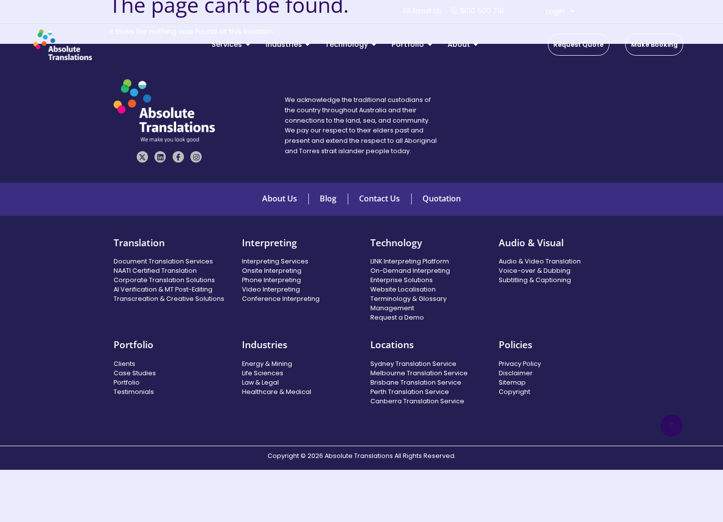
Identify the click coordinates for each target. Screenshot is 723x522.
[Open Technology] (373, 44)
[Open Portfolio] (429, 44)
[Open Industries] (307, 44)
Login (555, 11)
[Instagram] (196, 157)
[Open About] (475, 44)
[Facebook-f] (178, 157)
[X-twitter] (142, 157)
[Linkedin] (160, 157)
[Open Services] (247, 44)
